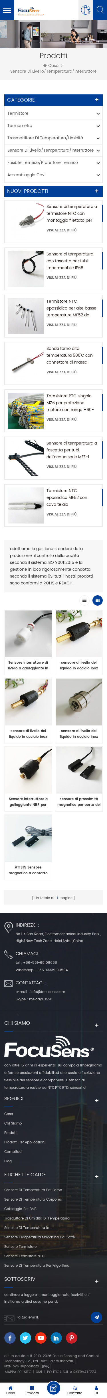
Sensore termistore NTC (24, 1256)
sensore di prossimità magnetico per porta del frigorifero (78, 802)
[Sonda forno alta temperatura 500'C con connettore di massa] (26, 363)
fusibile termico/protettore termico (42, 162)
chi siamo (13, 1123)
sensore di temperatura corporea (33, 1199)
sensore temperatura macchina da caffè (39, 1237)
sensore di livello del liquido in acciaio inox (79, 665)
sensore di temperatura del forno (33, 1190)
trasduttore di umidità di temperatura (37, 1218)
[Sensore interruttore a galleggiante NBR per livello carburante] (28, 771)
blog (8, 1161)
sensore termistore (20, 1247)
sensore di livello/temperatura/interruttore (53, 71)
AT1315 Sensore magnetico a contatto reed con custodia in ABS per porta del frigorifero (28, 870)
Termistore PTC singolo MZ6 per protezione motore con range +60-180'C (70, 403)
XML (39, 1372)
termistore (18, 113)
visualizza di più (62, 230)
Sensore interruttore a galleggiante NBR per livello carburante (28, 802)
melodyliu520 (41, 999)
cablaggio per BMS (20, 1209)
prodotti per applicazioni (24, 1142)
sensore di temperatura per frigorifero (36, 1265)
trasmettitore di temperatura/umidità (45, 138)
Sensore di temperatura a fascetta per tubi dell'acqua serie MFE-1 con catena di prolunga (72, 450)
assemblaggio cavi (26, 175)
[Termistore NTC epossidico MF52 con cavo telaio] (26, 505)
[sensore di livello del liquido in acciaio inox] (79, 635)
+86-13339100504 (52, 970)
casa (53, 66)
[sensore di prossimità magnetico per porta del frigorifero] (79, 771)
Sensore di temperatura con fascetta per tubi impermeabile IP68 (70, 261)
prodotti (10, 1133)
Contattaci (13, 1152)
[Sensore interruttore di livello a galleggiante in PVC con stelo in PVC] (28, 635)
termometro (19, 125)
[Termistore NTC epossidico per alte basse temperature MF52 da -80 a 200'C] (26, 316)
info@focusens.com (48, 992)
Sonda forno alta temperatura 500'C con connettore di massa (70, 355)
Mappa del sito (18, 1372)
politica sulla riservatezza (71, 1372)
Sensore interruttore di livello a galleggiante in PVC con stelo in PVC (28, 665)
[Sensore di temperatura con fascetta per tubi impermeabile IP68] (26, 269)
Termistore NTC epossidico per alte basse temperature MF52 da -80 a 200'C (71, 308)
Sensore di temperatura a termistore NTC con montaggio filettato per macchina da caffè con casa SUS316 (72, 213)
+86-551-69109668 (40, 962)
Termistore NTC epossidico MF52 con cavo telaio (67, 497)
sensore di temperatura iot (27, 1228)
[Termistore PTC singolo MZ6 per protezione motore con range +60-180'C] (26, 411)
